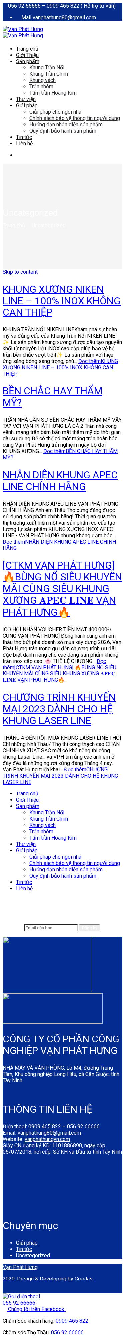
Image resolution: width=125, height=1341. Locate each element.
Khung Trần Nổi (46, 67)
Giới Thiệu (27, 55)
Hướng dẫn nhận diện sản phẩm (66, 124)
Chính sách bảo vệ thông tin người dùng (74, 118)
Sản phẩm (27, 61)
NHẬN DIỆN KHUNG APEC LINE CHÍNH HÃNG (60, 480)
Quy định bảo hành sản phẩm (62, 131)
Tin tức (24, 137)
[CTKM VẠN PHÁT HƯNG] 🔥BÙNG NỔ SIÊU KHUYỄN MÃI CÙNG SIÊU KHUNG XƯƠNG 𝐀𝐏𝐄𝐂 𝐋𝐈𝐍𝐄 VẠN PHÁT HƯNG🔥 (62, 588)
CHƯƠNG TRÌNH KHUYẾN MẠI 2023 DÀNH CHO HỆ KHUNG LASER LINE (59, 708)
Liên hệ (24, 143)
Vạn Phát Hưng (20, 1267)
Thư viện (26, 99)
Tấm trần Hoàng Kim (53, 93)
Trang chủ (27, 49)
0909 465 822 (72, 1321)
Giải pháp (27, 105)
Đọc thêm (60, 367)
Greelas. (84, 1279)
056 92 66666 (67, 1332)
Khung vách (42, 80)
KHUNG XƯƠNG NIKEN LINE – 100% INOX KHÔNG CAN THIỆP (62, 300)
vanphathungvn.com (47, 1139)
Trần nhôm (41, 86)
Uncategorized (33, 1255)
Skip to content (20, 272)
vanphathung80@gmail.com (64, 17)
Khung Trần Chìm (48, 74)
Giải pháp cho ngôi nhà (55, 112)
